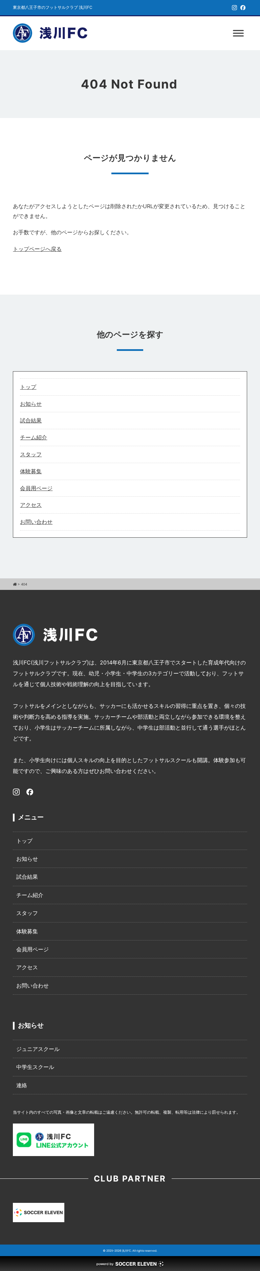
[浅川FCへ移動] (15, 584)
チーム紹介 (33, 437)
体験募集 (31, 471)
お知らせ (31, 403)
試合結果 (31, 420)
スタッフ (31, 454)
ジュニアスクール (38, 1049)
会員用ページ (36, 488)
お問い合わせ (36, 521)
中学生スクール (35, 1067)
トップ (28, 386)
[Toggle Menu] (238, 33)
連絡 (21, 1085)
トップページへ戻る (37, 248)
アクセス (31, 504)
